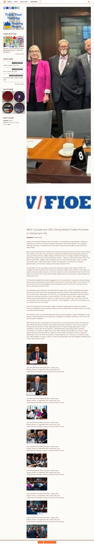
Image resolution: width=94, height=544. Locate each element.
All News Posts (19, 84)
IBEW (40, 237)
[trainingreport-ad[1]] (13, 21)
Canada (36, 237)
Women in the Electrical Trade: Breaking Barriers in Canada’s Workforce (13, 50)
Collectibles (34, 1)
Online (8, 120)
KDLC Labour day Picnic (10, 71)
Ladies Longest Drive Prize (11, 65)
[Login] (89, 1)
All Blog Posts (19, 54)
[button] (90, 1)
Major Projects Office (33, 259)
